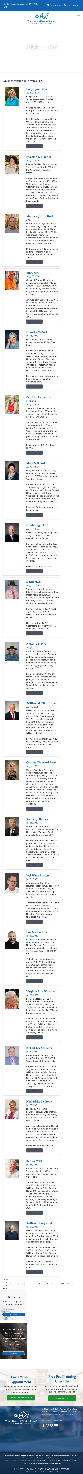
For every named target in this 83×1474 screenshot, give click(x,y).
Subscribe (13, 1314)
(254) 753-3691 (74, 1412)
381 (68, 1284)
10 (52, 1284)
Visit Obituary (34, 146)
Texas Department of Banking (53, 1420)
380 (62, 1284)
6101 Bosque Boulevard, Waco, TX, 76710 (58, 1415)
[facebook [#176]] (43, 1425)
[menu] (78, 14)
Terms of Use (42, 1471)
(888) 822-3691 (55, 1412)
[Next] (73, 1284)
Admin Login (53, 1471)
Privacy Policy (30, 1471)
